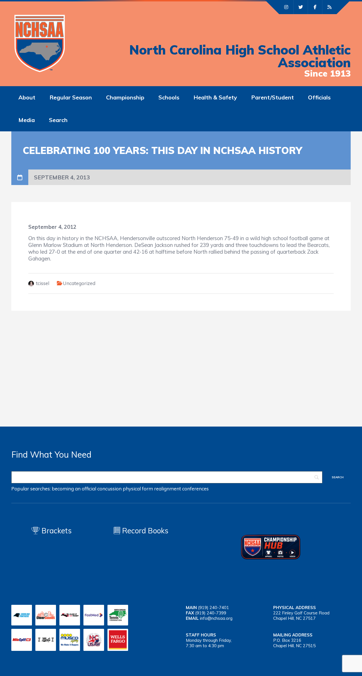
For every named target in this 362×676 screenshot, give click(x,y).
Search (58, 119)
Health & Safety (215, 97)
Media (26, 119)
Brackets (56, 530)
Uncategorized (79, 283)
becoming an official (74, 489)
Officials (319, 97)
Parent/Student (272, 97)
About (26, 97)
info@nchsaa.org (216, 618)
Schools (168, 97)
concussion (109, 489)
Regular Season (70, 97)
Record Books (144, 530)
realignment (167, 489)
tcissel (42, 283)
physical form (138, 489)
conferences (195, 489)
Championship (125, 97)
